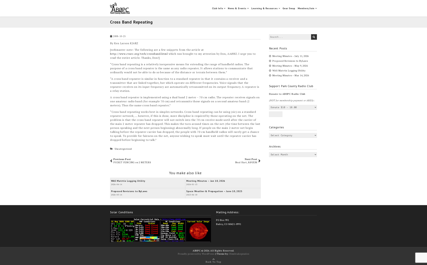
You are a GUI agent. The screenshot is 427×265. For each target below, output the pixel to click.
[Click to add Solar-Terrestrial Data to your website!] (160, 229)
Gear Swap (289, 8)
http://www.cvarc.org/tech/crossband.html (139, 54)
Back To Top (213, 261)
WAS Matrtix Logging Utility (289, 70)
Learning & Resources (264, 8)
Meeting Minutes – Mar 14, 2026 (290, 75)
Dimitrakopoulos (239, 253)
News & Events (237, 8)
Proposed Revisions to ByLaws (290, 60)
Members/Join (306, 8)
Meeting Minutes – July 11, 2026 (290, 56)
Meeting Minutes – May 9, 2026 (290, 65)
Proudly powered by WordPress (196, 253)
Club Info (217, 8)
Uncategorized (123, 148)
